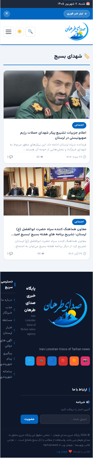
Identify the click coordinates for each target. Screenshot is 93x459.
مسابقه (7, 320)
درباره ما (6, 300)
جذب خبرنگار (7, 310)
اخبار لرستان (7, 330)
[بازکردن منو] (8, 32)
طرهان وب (62, 452)
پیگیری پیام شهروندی (6, 358)
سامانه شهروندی (6, 374)
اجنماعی (79, 125)
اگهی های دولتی (6, 343)
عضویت (29, 419)
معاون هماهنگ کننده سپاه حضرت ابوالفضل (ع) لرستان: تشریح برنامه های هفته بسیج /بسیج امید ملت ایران (50, 234)
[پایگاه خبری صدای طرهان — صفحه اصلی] (76, 32)
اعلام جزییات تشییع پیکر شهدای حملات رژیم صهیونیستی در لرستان (53, 135)
